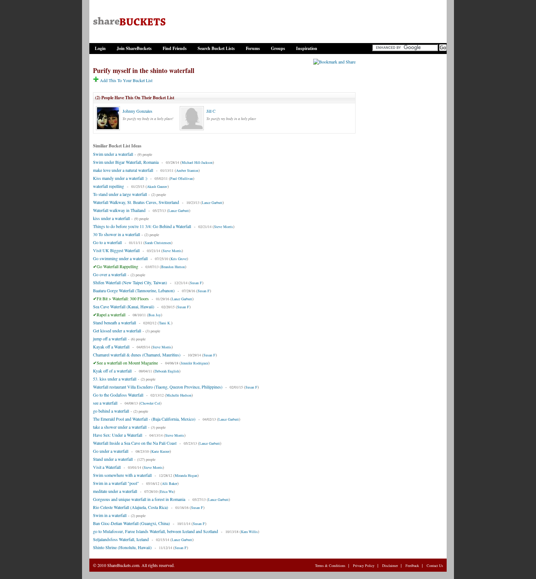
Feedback (412, 565)
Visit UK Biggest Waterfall (116, 250)
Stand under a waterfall (113, 459)
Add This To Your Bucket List (125, 80)
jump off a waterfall (110, 338)
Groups (278, 48)
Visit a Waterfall (107, 467)
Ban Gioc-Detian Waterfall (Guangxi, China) (131, 523)
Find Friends (175, 48)
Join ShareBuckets (134, 48)
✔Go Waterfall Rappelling (115, 266)
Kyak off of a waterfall (112, 371)
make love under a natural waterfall (123, 170)
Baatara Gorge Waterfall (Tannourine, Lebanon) (134, 290)
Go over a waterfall (109, 274)
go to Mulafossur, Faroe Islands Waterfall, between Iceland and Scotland (155, 531)
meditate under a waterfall (115, 491)
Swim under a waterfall (113, 154)
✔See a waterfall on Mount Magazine (125, 363)
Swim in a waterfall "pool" (116, 483)
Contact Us (435, 565)
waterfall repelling (108, 186)
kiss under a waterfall (111, 218)
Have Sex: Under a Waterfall (117, 435)
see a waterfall (105, 403)
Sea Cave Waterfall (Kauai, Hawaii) (123, 306)
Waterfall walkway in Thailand (119, 210)
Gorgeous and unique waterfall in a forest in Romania (139, 499)
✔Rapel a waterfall (109, 314)
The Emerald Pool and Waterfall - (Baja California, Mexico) (144, 419)
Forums (253, 48)
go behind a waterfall (111, 411)
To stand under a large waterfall (120, 194)
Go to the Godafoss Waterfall (118, 395)
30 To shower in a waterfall (116, 234)
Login (100, 48)
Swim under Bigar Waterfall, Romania (126, 162)
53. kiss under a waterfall (114, 379)
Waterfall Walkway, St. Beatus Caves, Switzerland (136, 202)
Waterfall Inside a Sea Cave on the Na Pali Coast (134, 443)
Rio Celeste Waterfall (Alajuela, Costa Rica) (130, 507)
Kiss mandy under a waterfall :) (120, 178)
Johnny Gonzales (137, 111)
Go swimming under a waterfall (120, 258)
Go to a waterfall (107, 242)
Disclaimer (390, 565)
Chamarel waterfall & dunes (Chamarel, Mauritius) (136, 355)
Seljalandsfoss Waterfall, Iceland (121, 539)
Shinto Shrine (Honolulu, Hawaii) (122, 547)
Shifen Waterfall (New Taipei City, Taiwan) (130, 282)
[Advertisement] (401, 168)
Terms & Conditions (330, 565)
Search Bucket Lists (216, 48)
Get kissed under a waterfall (117, 330)
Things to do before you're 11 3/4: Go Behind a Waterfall (142, 226)
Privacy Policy (363, 565)
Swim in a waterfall (110, 515)
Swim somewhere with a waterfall (122, 475)
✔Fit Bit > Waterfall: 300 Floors (121, 298)
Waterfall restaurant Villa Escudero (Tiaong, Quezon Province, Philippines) (157, 387)
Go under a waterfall (110, 451)
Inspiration (306, 48)
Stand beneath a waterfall (114, 322)
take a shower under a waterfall (120, 427)
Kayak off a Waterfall (111, 347)
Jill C (210, 111)
